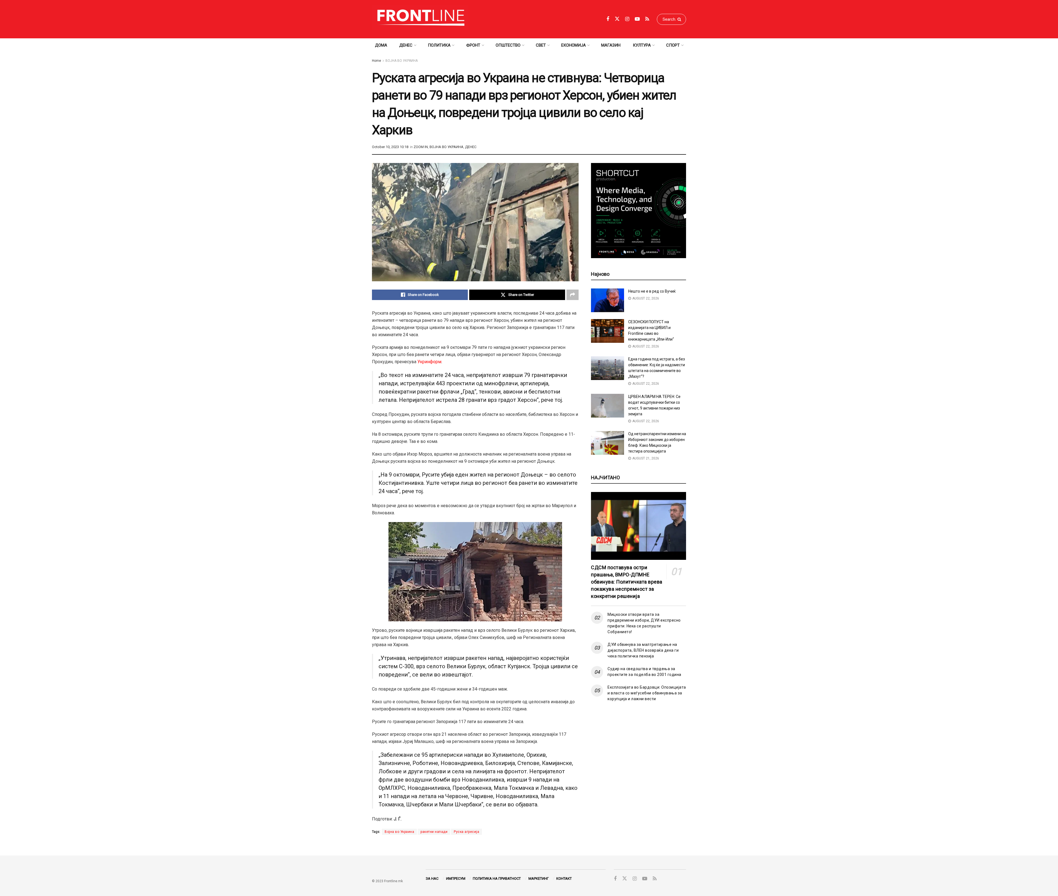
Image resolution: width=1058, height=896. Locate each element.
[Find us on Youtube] (637, 19)
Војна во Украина (399, 832)
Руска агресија (466, 832)
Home (376, 61)
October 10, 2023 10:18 (390, 147)
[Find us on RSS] (647, 19)
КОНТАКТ (564, 878)
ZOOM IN (421, 147)
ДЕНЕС (405, 45)
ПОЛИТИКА (439, 45)
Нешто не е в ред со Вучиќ (652, 291)
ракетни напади (433, 832)
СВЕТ (541, 45)
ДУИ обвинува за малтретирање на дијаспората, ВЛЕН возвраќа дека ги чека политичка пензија (643, 650)
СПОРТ (673, 45)
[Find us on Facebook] (607, 19)
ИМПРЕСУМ (455, 878)
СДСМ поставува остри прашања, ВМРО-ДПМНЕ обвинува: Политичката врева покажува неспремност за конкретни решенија (626, 582)
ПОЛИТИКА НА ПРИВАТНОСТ (497, 878)
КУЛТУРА (642, 45)
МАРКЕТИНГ (538, 878)
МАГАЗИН (610, 45)
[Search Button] (680, 19)
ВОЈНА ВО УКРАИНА (401, 61)
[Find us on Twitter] (617, 19)
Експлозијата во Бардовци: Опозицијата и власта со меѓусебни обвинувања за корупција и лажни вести (647, 693)
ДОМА (381, 45)
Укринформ (429, 361)
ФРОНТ (473, 45)
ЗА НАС (432, 878)
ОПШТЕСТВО (508, 45)
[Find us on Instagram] (627, 19)
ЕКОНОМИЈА (573, 45)
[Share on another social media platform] (572, 295)
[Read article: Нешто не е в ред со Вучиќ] (607, 300)
